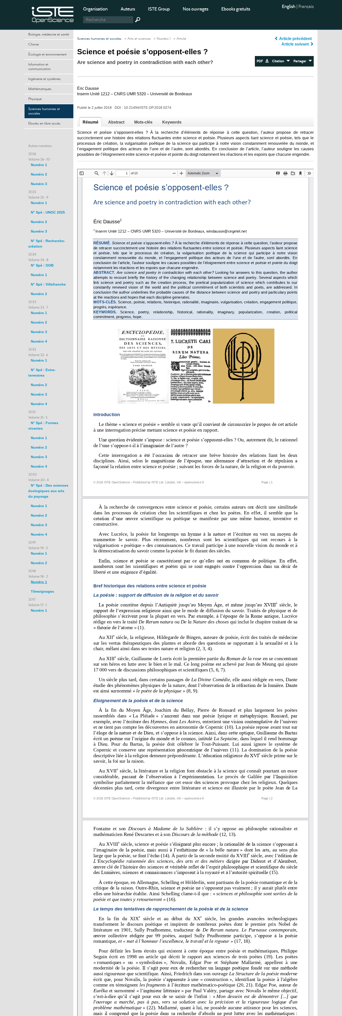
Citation (279, 61)
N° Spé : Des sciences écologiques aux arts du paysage (48, 490)
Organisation (95, 9)
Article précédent (295, 39)
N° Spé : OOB (42, 265)
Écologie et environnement (47, 54)
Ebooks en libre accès (44, 123)
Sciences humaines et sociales (44, 111)
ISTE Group (159, 9)
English (289, 6)
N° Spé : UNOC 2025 (48, 212)
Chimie (33, 44)
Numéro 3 (39, 184)
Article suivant (295, 44)
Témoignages (42, 591)
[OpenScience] (52, 14)
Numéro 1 (39, 165)
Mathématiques (39, 89)
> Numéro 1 (161, 38)
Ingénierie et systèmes (44, 79)
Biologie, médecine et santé (48, 34)
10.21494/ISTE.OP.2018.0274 (147, 108)
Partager (300, 61)
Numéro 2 (39, 174)
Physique (35, 99)
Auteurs (128, 9)
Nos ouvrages (195, 9)
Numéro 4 (39, 341)
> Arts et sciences (136, 38)
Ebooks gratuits (235, 9)
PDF (261, 61)
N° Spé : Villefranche (48, 284)
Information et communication (39, 67)
